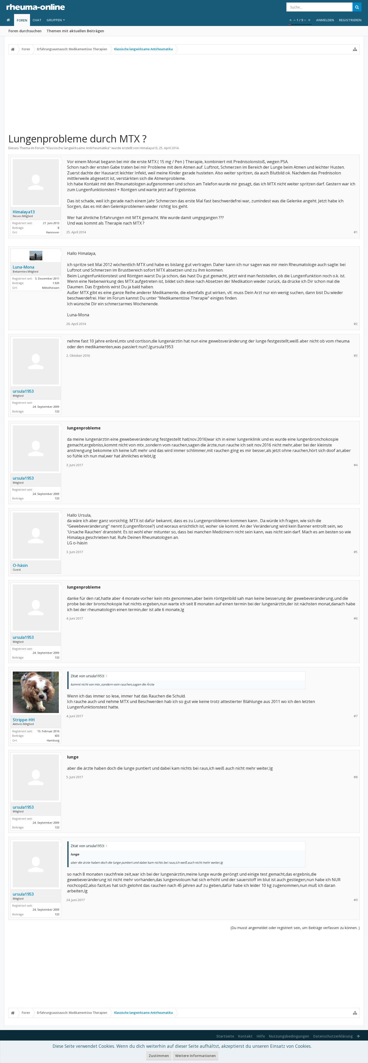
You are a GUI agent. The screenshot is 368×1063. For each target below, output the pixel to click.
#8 (355, 777)
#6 (355, 618)
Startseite (225, 1036)
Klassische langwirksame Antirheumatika (78, 148)
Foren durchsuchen (25, 30)
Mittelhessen (50, 288)
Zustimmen (159, 1055)
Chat (37, 20)
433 (57, 735)
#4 (355, 465)
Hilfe (261, 1036)
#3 (355, 356)
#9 (355, 900)
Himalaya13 (148, 148)
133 (57, 411)
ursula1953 (23, 391)
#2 (355, 324)
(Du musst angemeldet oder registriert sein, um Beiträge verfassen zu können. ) (295, 927)
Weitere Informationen (195, 1055)
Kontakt (245, 1036)
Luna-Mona (23, 267)
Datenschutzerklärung (333, 1036)
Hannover (52, 232)
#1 (355, 232)
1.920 (56, 283)
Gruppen (54, 20)
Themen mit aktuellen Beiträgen (75, 30)
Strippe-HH (24, 719)
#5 (355, 552)
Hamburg (53, 740)
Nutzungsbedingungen (289, 1036)
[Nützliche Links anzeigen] (354, 49)
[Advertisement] (184, 93)
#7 (355, 716)
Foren (22, 20)
